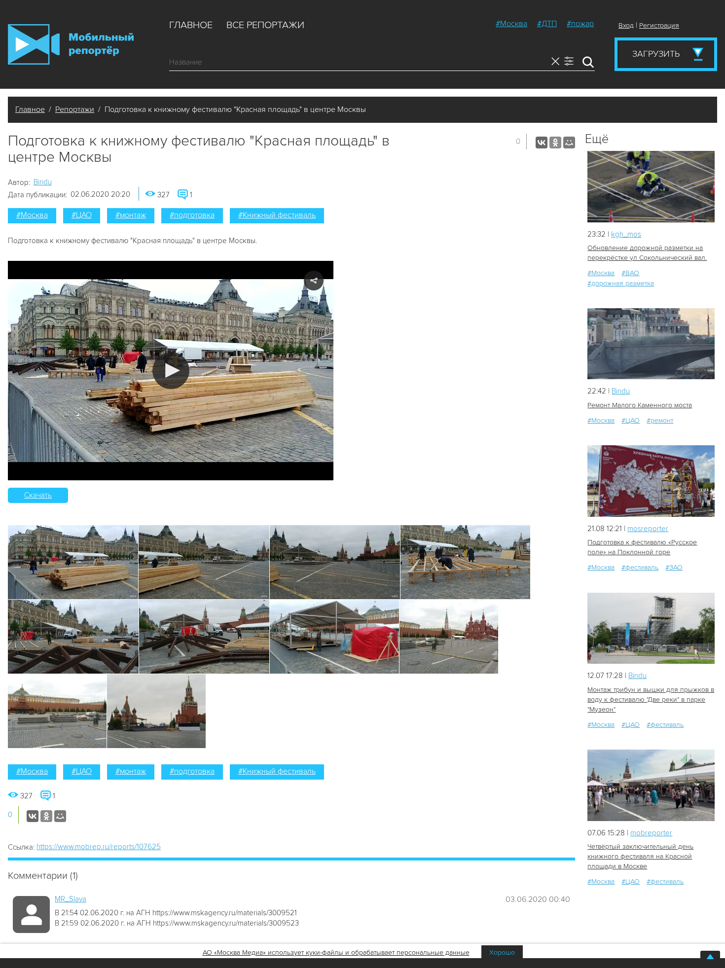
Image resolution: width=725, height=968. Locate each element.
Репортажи (74, 109)
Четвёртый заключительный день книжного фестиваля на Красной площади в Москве (640, 856)
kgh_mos (626, 234)
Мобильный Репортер (71, 44)
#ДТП (547, 24)
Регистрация (659, 25)
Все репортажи (265, 25)
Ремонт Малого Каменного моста (639, 405)
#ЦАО (82, 215)
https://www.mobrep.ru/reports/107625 (98, 846)
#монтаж (130, 215)
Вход (626, 25)
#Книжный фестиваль (277, 215)
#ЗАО (674, 567)
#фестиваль (639, 567)
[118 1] (651, 628)
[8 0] (651, 186)
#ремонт (660, 420)
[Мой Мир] (569, 142)
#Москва (511, 24)
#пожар (580, 24)
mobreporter (651, 832)
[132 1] (651, 785)
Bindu (43, 182)
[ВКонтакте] (541, 142)
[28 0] (651, 481)
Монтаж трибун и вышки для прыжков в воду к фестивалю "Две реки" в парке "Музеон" (650, 699)
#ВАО (630, 273)
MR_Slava (70, 899)
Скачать (38, 495)
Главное (191, 25)
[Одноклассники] (555, 142)
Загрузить (656, 53)
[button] (170, 370)
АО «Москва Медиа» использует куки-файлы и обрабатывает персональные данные (336, 952)
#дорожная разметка (620, 283)
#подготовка (192, 215)
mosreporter (647, 528)
